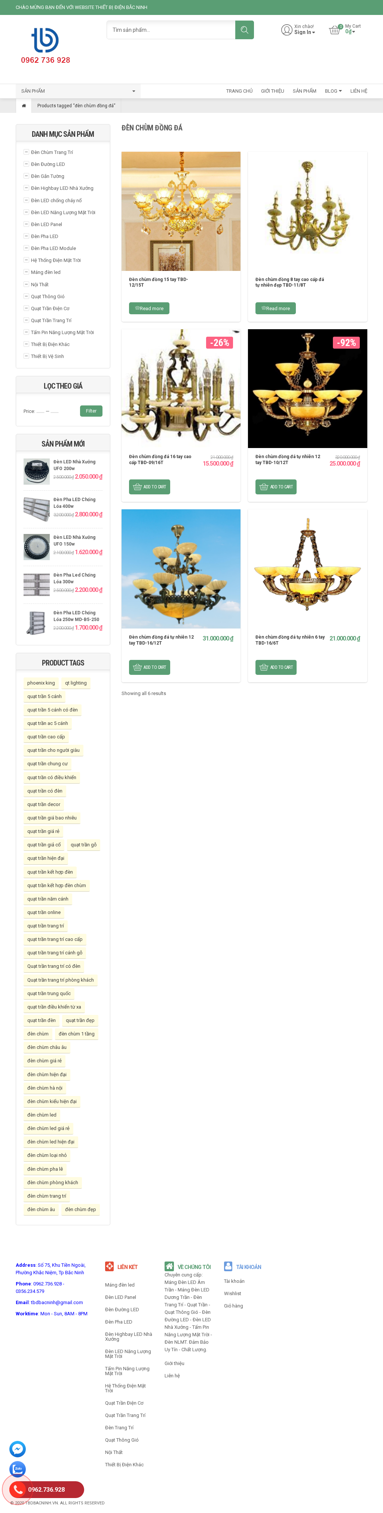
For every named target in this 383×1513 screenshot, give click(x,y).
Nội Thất (40, 284)
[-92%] (307, 388)
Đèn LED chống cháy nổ (56, 200)
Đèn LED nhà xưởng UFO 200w (74, 465)
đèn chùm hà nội (44, 1088)
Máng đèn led (46, 272)
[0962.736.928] (17, 1490)
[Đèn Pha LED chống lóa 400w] (37, 510)
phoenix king (41, 683)
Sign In (302, 32)
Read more (151, 308)
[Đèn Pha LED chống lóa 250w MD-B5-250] (37, 623)
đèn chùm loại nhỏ (47, 1155)
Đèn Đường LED (48, 164)
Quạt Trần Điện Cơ (50, 308)
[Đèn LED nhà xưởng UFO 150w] (37, 548)
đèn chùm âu (41, 1209)
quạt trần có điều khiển (51, 777)
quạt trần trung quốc (49, 993)
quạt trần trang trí (45, 926)
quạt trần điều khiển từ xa (54, 1007)
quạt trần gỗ (83, 844)
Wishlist (232, 1293)
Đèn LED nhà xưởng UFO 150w (74, 541)
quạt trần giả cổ (44, 844)
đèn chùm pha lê (45, 1169)
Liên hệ (172, 1375)
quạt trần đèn (41, 1020)
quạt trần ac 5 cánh (47, 723)
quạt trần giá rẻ (43, 831)
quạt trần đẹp (80, 1020)
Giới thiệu (174, 1363)
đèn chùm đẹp (80, 1209)
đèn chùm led (41, 1115)
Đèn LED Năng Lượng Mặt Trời (63, 212)
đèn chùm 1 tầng (77, 1034)
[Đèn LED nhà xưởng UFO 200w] (37, 472)
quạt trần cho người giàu (53, 750)
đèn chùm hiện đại (47, 1074)
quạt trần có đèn (44, 791)
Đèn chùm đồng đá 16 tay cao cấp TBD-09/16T (160, 459)
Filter (91, 411)
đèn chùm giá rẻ (44, 1060)
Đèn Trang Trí (119, 1427)
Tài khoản (234, 1281)
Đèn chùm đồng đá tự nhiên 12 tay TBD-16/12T (161, 640)
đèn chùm (38, 1034)
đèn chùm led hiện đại (50, 1142)
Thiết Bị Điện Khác (50, 344)
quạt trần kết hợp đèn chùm (56, 885)
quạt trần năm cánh (47, 899)
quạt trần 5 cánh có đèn (52, 710)
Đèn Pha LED (44, 236)
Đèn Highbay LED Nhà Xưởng (62, 188)
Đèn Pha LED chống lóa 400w (74, 503)
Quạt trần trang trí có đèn (53, 966)
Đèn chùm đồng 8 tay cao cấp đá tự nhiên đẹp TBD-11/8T (289, 282)
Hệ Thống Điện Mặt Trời (56, 260)
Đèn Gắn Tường (47, 176)
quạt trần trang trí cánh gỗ (54, 952)
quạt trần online (44, 912)
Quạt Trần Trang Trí (51, 320)
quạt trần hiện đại (45, 858)
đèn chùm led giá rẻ (48, 1128)
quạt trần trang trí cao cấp (55, 939)
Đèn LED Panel (46, 224)
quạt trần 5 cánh (44, 696)
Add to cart (155, 487)
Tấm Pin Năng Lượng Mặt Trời (62, 332)
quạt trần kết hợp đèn (50, 872)
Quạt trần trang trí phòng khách (60, 980)
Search (244, 30)
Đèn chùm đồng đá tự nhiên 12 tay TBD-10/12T (287, 459)
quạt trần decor (43, 804)
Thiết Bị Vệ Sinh (47, 356)
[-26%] (181, 388)
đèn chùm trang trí (46, 1196)
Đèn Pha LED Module (53, 248)
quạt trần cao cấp (46, 736)
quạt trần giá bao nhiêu (52, 818)
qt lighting (76, 683)
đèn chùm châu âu (47, 1047)
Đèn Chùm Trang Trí (52, 152)
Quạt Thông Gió (48, 296)
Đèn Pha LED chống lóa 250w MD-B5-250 (76, 616)
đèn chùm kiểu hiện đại (52, 1101)
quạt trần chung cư (47, 763)
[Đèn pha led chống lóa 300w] (37, 586)
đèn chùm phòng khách (52, 1182)
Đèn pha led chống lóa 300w (74, 578)
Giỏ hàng (233, 1306)
